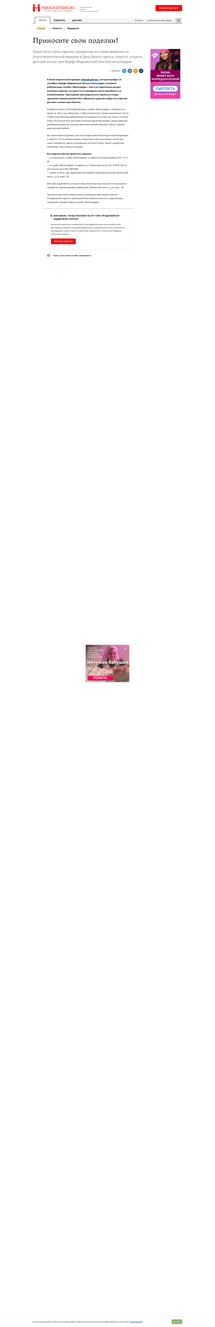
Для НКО (77, 20)
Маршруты (73, 28)
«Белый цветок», (90, 79)
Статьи (41, 28)
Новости (57, 28)
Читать (43, 20)
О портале (139, 20)
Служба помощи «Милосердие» (159, 20)
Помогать (59, 20)
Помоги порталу (169, 8)
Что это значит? (136, 1322)
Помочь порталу (63, 241)
